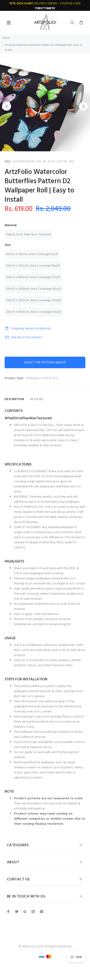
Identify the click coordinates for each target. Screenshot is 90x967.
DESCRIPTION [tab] (14, 399)
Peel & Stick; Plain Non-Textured (28, 234)
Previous (6, 106)
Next (83, 106)
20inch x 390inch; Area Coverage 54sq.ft (34, 312)
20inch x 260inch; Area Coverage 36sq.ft (33, 289)
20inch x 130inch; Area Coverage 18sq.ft (33, 265)
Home (5, 38)
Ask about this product (27, 337)
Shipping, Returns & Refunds (31, 328)
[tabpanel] (45, 106)
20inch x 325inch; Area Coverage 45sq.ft (33, 300)
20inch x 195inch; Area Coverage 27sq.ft (33, 277)
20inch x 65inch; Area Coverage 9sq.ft (32, 254)
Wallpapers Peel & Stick (42, 378)
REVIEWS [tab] (36, 399)
